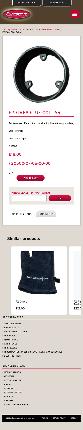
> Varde (6, 384)
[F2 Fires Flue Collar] (41, 74)
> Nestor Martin (11, 380)
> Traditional (10, 340)
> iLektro (7, 400)
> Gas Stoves (9, 344)
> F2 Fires (7, 396)
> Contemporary (11, 323)
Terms (46, 418)
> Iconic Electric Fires (15, 404)
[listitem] (38, 280)
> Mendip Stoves (11, 372)
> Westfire (8, 376)
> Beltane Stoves (12, 392)
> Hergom (7, 388)
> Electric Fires (11, 356)
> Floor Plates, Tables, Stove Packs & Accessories (32, 352)
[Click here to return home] (17, 15)
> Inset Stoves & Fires (15, 332)
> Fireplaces (9, 348)
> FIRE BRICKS (9, 336)
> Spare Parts (10, 328)
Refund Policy (60, 418)
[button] (6, 280)
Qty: (11, 172)
